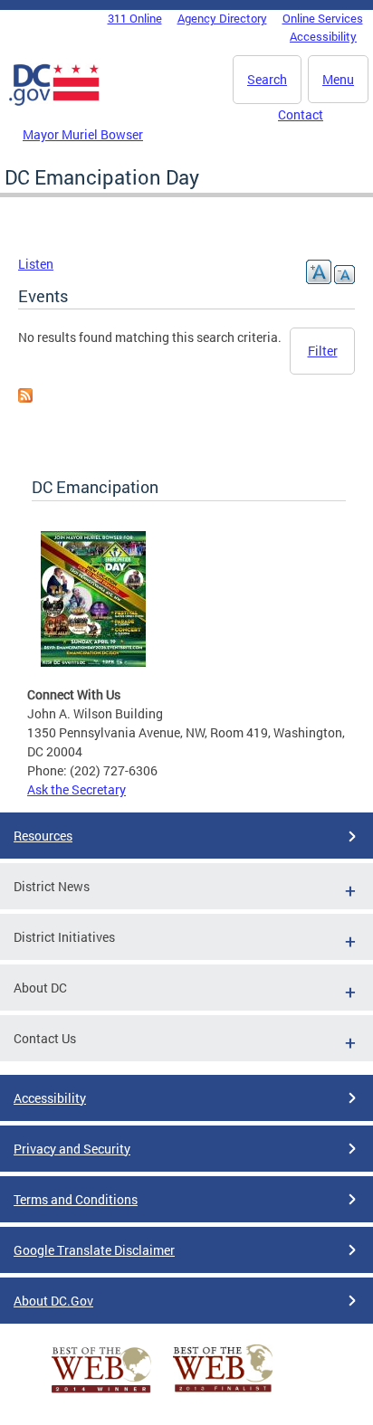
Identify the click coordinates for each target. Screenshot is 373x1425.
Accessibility (323, 36)
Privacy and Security (72, 1148)
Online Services (322, 18)
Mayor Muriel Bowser (83, 134)
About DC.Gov (53, 1300)
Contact (300, 114)
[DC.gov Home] (54, 102)
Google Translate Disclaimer (94, 1250)
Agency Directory (222, 18)
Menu (338, 79)
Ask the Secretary (76, 789)
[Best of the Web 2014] (101, 1393)
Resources (43, 835)
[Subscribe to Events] (25, 397)
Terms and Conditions (76, 1199)
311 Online (135, 18)
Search (267, 79)
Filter (323, 350)
